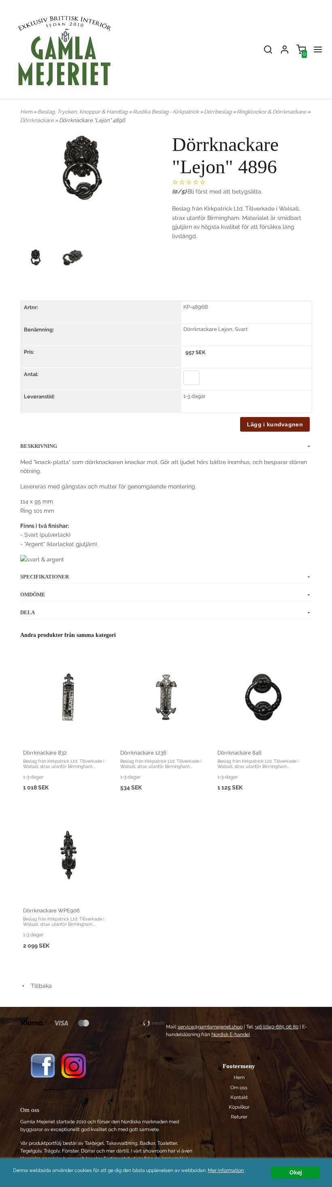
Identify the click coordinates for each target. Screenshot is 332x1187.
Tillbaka (39, 986)
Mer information (226, 1170)
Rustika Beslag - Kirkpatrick (166, 112)
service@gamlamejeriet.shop (210, 1027)
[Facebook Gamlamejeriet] (43, 1065)
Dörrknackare (37, 120)
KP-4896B (195, 307)
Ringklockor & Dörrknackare (272, 112)
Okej (295, 1172)
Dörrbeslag (218, 112)
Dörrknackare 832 (45, 753)
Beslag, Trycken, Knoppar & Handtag (83, 112)
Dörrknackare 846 (239, 753)
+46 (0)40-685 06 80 (276, 1027)
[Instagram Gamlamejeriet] (74, 1065)
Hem (26, 112)
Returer (239, 1117)
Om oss (238, 1087)
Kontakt (239, 1097)
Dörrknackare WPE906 (51, 910)
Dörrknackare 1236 (143, 753)
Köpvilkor (239, 1107)
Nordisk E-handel (230, 1034)
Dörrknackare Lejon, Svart (215, 329)
